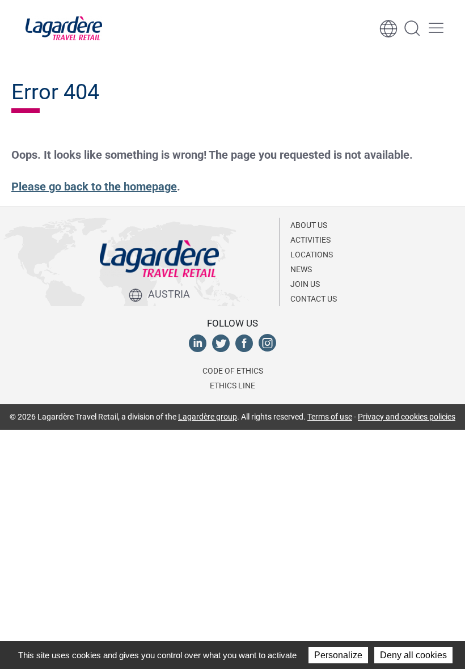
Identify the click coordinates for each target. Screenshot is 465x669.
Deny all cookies (413, 655)
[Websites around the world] (388, 28)
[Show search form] (412, 28)
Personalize (338, 655)
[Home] (64, 28)
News (301, 269)
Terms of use (329, 416)
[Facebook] (244, 342)
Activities (310, 239)
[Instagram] (267, 342)
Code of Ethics (232, 370)
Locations (311, 254)
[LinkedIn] (197, 342)
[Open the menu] (436, 28)
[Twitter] (221, 342)
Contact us (313, 298)
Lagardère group (207, 416)
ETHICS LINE (232, 385)
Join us (305, 284)
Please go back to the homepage (94, 186)
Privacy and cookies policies (406, 416)
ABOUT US (308, 225)
